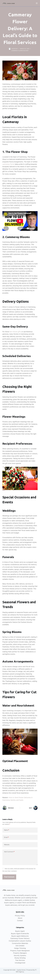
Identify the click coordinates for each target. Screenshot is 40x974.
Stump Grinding (20, 958)
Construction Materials (20, 943)
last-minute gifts (15, 332)
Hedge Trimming (20, 948)
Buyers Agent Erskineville (20, 933)
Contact (20, 920)
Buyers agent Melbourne (20, 936)
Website (6, 844)
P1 (36, 970)
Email (6, 837)
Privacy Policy (20, 916)
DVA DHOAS (20, 946)
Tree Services (20, 960)
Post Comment (9, 877)
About (20, 918)
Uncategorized (20, 963)
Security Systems (20, 955)
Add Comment (9, 852)
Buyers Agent (20, 931)
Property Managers (20, 953)
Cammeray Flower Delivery (20, 50)
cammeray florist (8, 164)
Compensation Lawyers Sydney (20, 941)
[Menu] (37, 3)
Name (6, 830)
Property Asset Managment (20, 951)
